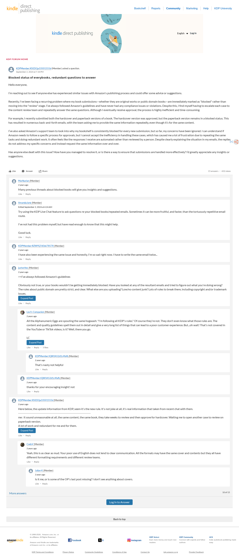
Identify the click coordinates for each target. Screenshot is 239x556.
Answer (29, 171)
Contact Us (145, 552)
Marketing (192, 8)
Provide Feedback (196, 552)
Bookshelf (140, 8)
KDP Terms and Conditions (43, 552)
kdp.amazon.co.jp (171, 552)
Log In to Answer (119, 502)
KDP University (223, 8)
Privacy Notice (68, 552)
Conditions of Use (119, 552)
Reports (155, 8)
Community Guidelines (94, 552)
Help (206, 8)
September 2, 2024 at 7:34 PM (30, 71)
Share (44, 171)
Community (173, 8)
